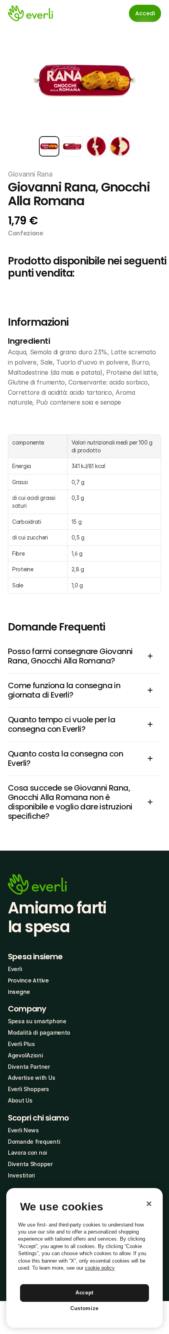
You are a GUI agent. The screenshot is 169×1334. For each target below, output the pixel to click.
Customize (84, 1308)
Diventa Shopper (30, 1164)
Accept (84, 1293)
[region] (84, 1258)
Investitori (21, 1175)
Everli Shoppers (28, 1089)
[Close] (149, 1203)
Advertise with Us (31, 1077)
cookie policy (100, 1268)
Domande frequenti (34, 1141)
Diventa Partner (29, 1066)
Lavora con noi (27, 1152)
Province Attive (28, 980)
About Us (20, 1100)
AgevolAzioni (25, 1055)
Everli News (23, 1130)
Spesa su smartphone (37, 1021)
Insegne (19, 992)
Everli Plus (21, 1044)
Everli (15, 969)
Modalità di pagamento (39, 1032)
